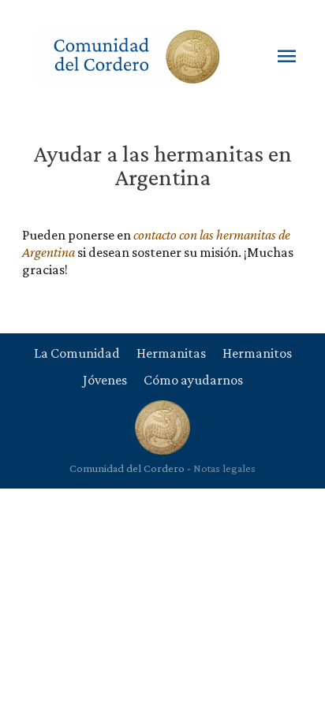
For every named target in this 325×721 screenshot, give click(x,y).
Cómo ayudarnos (193, 380)
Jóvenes (105, 380)
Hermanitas (171, 353)
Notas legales (224, 468)
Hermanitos (257, 353)
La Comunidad (77, 353)
